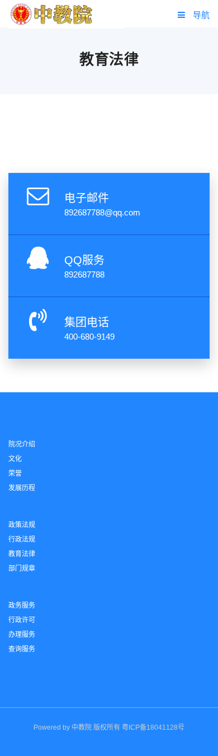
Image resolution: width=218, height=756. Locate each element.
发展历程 (21, 488)
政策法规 (21, 525)
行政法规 (21, 539)
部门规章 (21, 568)
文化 (15, 459)
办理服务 (21, 634)
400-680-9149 (89, 336)
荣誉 (15, 473)
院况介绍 (21, 444)
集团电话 (86, 322)
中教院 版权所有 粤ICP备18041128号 (128, 727)
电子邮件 (86, 198)
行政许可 (21, 620)
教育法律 (21, 554)
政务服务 (21, 605)
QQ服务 (84, 260)
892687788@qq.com (102, 212)
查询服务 (21, 649)
